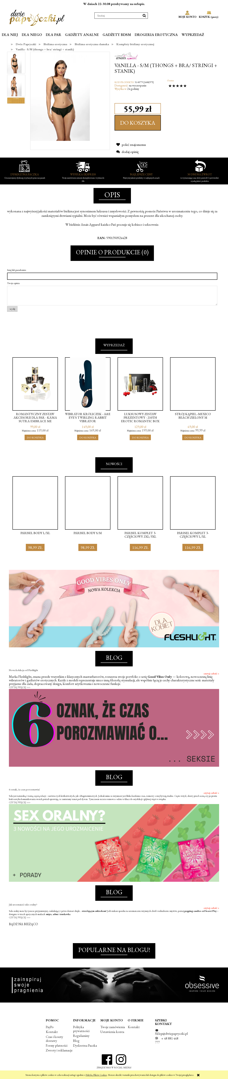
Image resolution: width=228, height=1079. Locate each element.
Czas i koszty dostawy (54, 1039)
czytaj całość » (211, 673)
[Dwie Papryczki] (37, 17)
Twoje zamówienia (112, 1027)
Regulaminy (81, 1035)
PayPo (50, 1027)
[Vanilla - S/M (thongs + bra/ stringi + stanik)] (14, 62)
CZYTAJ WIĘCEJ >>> (19, 687)
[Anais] (126, 55)
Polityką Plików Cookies (96, 1075)
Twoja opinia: (13, 283)
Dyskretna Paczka (85, 1045)
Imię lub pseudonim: (16, 270)
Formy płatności (56, 1045)
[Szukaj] (144, 15)
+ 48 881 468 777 (166, 1040)
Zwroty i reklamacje (59, 1050)
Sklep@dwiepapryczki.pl (171, 1033)
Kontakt (52, 1032)
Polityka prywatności (81, 1029)
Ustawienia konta (112, 1032)
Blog (76, 1040)
